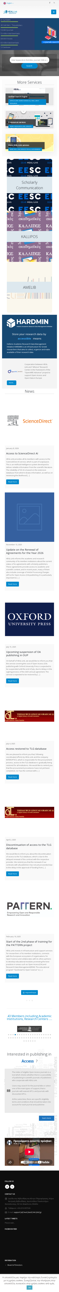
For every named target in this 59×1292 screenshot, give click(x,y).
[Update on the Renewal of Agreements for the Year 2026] (29, 517)
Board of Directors (15, 1265)
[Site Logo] (10, 12)
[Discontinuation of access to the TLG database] (29, 812)
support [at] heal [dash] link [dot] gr (28, 1212)
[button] (53, 12)
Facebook (7, 1187)
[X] (54, 3)
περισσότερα (30, 992)
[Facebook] (50, 3)
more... (11, 382)
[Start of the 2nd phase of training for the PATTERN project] (29, 909)
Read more (12, 482)
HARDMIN (18, 346)
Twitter (12, 1187)
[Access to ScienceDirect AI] (29, 421)
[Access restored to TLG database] (29, 716)
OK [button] (29, 1287)
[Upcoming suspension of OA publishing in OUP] (29, 619)
